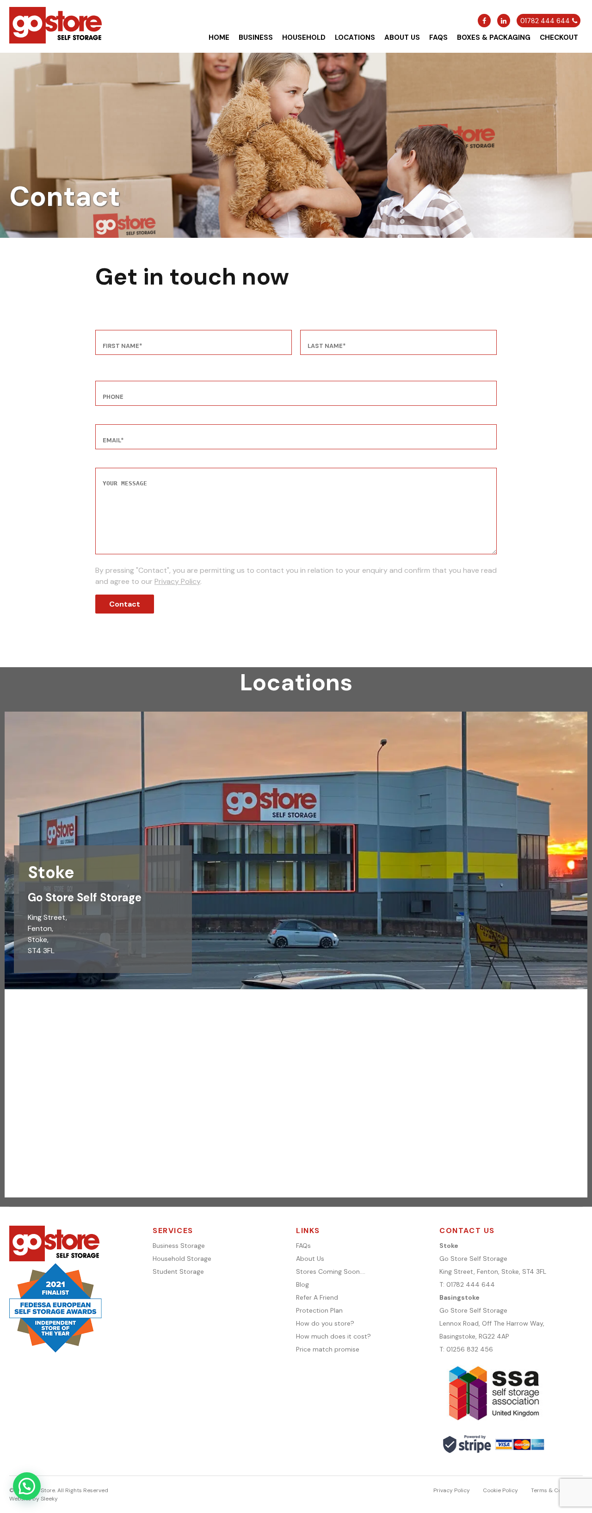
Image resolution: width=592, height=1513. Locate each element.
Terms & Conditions (557, 1490)
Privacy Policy (177, 581)
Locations (355, 37)
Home (219, 37)
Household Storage (182, 1258)
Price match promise (327, 1349)
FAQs (438, 37)
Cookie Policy (500, 1490)
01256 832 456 (469, 1349)
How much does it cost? (333, 1336)
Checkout (559, 37)
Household (304, 37)
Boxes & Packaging (493, 37)
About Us (402, 37)
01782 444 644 (470, 1284)
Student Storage (178, 1271)
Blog (302, 1284)
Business (256, 37)
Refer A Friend (317, 1297)
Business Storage (179, 1245)
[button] (27, 1486)
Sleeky (49, 1498)
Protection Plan (319, 1310)
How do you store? (325, 1323)
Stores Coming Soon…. (330, 1271)
